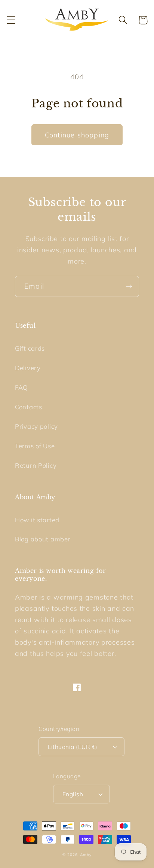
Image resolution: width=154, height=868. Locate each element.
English (72, 794)
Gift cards (30, 348)
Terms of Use (35, 446)
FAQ (21, 387)
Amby (85, 854)
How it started (37, 520)
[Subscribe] (129, 286)
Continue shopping (77, 135)
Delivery (28, 368)
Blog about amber (43, 539)
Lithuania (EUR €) (72, 746)
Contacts (28, 407)
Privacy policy (36, 426)
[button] (11, 20)
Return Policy (35, 465)
